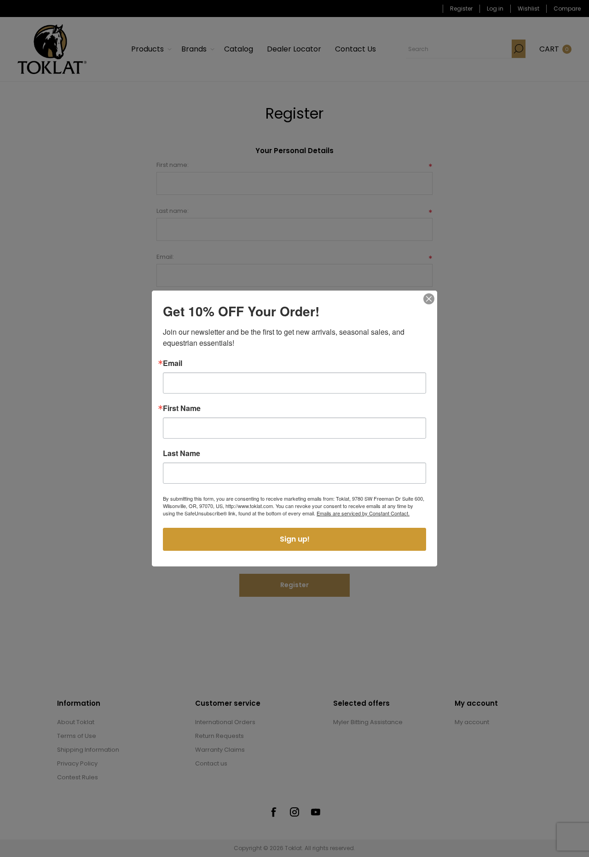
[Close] (428, 298)
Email (172, 363)
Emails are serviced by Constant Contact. (363, 513)
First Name (182, 408)
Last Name (181, 453)
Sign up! (295, 539)
